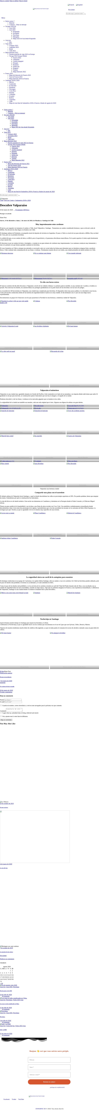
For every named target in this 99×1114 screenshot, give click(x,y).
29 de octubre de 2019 (7, 803)
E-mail (2, 702)
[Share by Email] (12, 217)
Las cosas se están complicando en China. (9, 1003)
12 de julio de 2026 (6, 1007)
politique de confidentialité (57, 1087)
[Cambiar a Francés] (71, 4)
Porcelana (16, 987)
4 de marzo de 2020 (6, 864)
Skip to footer (23, 1)
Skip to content (4, 1)
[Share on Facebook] (7, 217)
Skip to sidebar (14, 1)
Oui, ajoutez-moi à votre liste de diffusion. (15, 716)
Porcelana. (2, 1016)
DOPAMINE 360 (41, 1109)
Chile (1, 200)
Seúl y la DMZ (3, 1029)
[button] (14, 217)
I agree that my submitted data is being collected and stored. (20, 713)
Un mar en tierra (4, 807)
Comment (3, 711)
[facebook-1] (1, 8)
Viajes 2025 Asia (18, 1000)
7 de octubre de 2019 (6, 948)
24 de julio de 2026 (6, 994)
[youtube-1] (5, 8)
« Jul (1, 983)
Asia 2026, (9, 987)
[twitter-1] (3, 8)
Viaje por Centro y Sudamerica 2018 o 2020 (17, 200)
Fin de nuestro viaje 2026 (6, 990)
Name (2, 700)
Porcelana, (9, 1000)
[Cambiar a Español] (79, 4)
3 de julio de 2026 (5, 1020)
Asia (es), (3, 987)
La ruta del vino (4, 868)
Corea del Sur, (10, 1026)
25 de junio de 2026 (6, 1033)
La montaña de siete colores (6, 951)
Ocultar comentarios (6, 692)
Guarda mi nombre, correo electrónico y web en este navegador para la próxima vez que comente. (32, 705)
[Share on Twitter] (10, 217)
